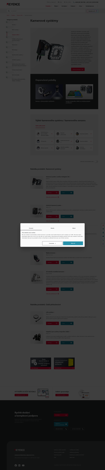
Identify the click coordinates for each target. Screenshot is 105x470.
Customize (51, 243)
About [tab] (74, 228)
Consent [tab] (31, 228)
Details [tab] (52, 228)
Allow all (73, 243)
